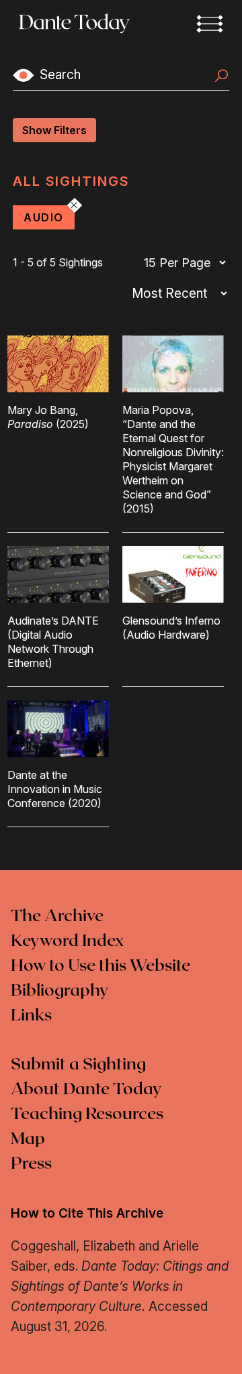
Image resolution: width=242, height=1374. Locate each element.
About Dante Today (86, 1089)
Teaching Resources (87, 1114)
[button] (209, 23)
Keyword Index (67, 941)
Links (31, 1016)
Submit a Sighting (78, 1065)
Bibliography (60, 991)
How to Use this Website (100, 966)
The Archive (57, 916)
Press (31, 1164)
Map (28, 1139)
